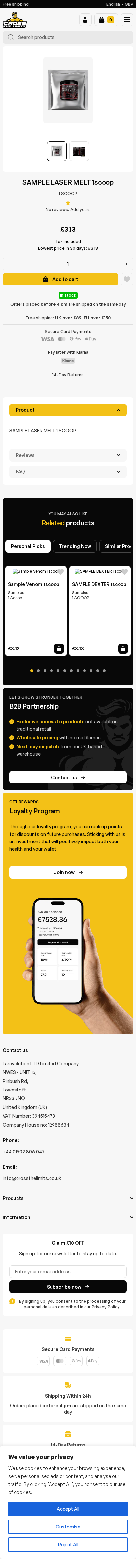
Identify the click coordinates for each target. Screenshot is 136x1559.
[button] (85, 19)
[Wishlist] (127, 279)
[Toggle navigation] (127, 20)
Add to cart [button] (59, 649)
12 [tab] (104, 670)
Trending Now (75, 546)
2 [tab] (38, 670)
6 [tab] (64, 670)
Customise (68, 1526)
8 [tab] (78, 670)
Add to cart (65, 279)
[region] (68, 1502)
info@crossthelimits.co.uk (32, 1178)
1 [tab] (31, 670)
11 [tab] (97, 670)
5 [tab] (58, 670)
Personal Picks (28, 546)
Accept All (68, 1509)
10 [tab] (91, 670)
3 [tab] (45, 670)
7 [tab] (71, 670)
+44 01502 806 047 (24, 1151)
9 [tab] (84, 670)
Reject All (68, 1544)
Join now (64, 872)
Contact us (64, 777)
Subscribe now (64, 1287)
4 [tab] (51, 670)
